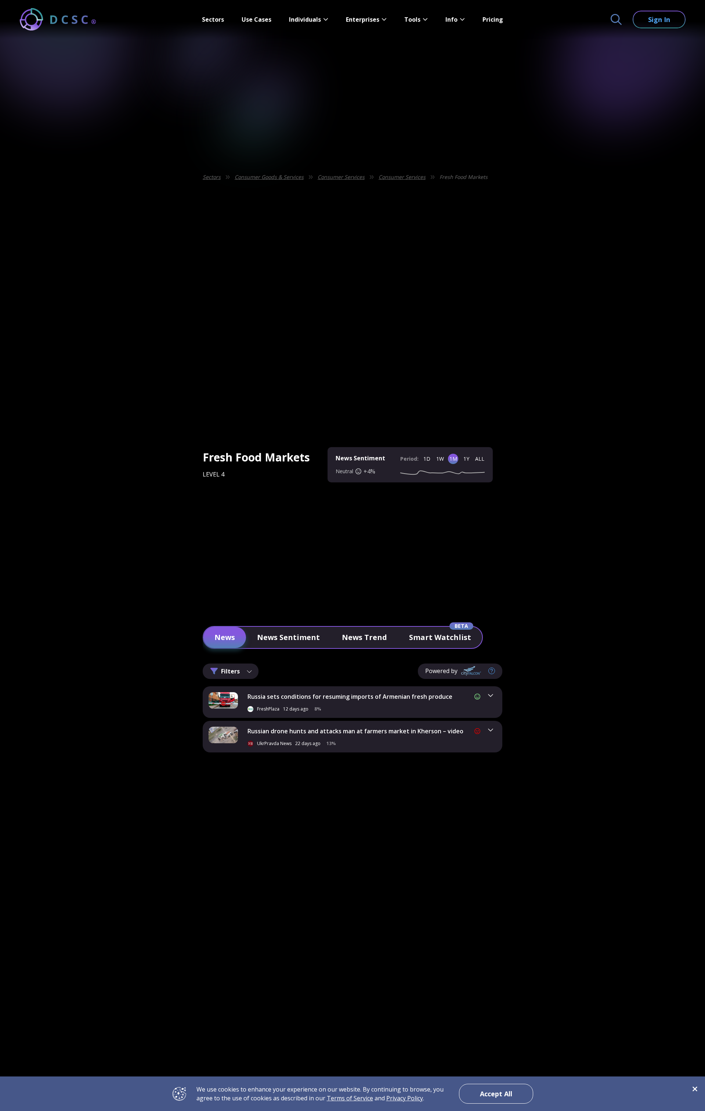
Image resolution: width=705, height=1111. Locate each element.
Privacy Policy (404, 1098)
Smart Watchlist (440, 637)
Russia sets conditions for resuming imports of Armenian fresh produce (349, 697)
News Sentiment (288, 637)
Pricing (492, 19)
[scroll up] (522, 865)
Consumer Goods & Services (269, 176)
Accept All (496, 1093)
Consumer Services (341, 176)
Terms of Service (350, 1098)
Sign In (659, 19)
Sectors (213, 19)
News (224, 637)
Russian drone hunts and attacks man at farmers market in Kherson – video (355, 731)
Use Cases (256, 19)
